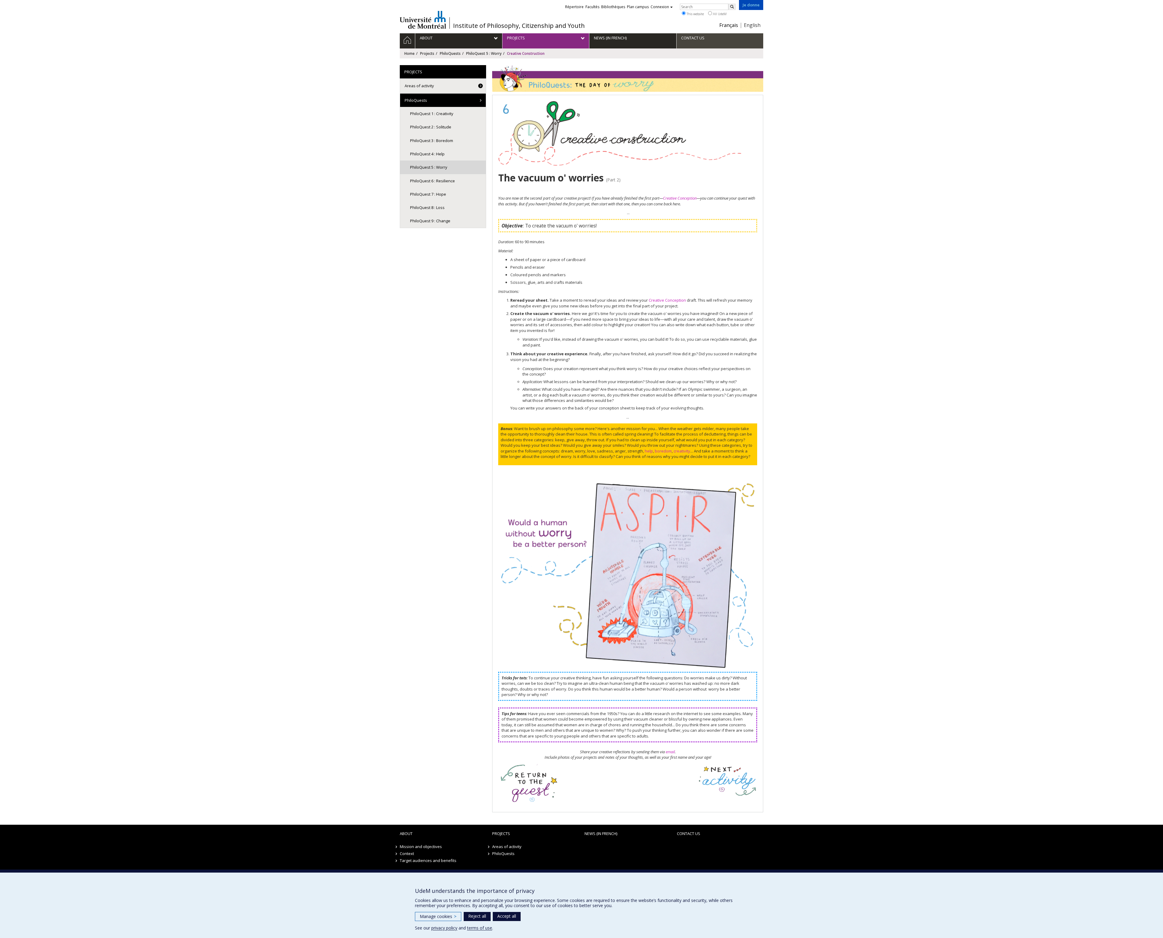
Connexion (660, 6)
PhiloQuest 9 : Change (430, 221)
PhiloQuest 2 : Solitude (430, 127)
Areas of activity (419, 85)
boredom (663, 451)
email (670, 751)
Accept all (506, 916)
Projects (427, 53)
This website (695, 14)
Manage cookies (438, 916)
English (752, 25)
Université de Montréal (423, 20)
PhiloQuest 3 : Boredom (431, 140)
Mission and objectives (421, 846)
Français (728, 25)
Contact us (688, 833)
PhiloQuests (450, 53)
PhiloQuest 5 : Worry (484, 53)
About (406, 833)
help (649, 451)
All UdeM (719, 14)
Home (409, 53)
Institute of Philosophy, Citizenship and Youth (519, 26)
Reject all (477, 916)
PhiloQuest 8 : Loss (427, 207)
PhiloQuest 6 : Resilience (432, 181)
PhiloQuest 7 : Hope (428, 194)
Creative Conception (680, 198)
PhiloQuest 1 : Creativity (431, 113)
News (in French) (601, 833)
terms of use (479, 928)
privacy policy (444, 928)
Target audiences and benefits (428, 860)
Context (407, 853)
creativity (682, 451)
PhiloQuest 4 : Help (427, 154)
